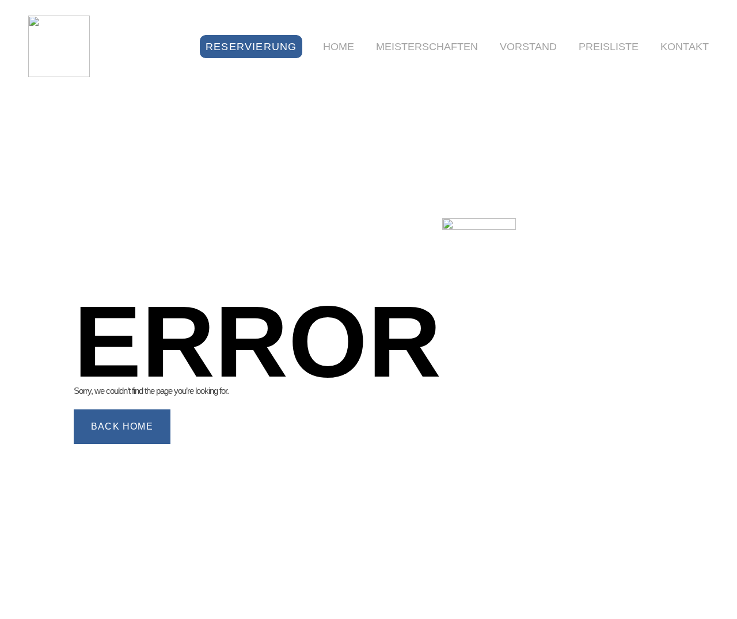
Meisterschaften (427, 46)
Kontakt (684, 46)
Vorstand (528, 46)
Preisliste (609, 46)
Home (338, 46)
